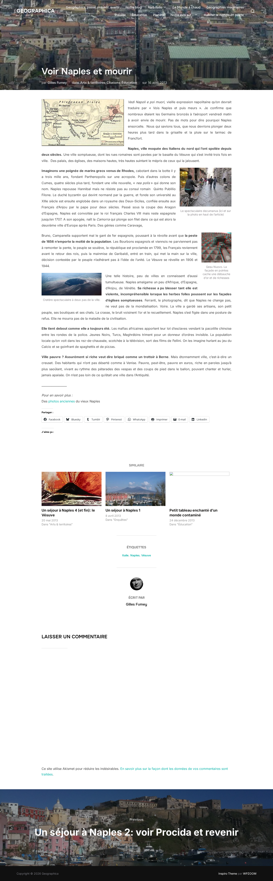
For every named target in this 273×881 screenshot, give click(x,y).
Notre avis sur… (181, 15)
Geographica (36, 11)
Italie (125, 555)
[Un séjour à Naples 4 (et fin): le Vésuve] (72, 489)
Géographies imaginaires (225, 7)
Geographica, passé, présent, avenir (93, 7)
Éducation (139, 15)
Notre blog (134, 7)
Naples (134, 555)
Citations (114, 83)
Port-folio (155, 7)
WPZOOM (249, 873)
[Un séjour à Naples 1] (135, 489)
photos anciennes (61, 401)
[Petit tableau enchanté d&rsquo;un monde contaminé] (199, 489)
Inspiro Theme (227, 873)
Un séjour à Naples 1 (123, 510)
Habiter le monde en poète (224, 15)
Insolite (120, 15)
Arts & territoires (93, 83)
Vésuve (146, 555)
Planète (158, 15)
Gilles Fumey (57, 83)
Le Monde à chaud (186, 7)
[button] (83, 122)
